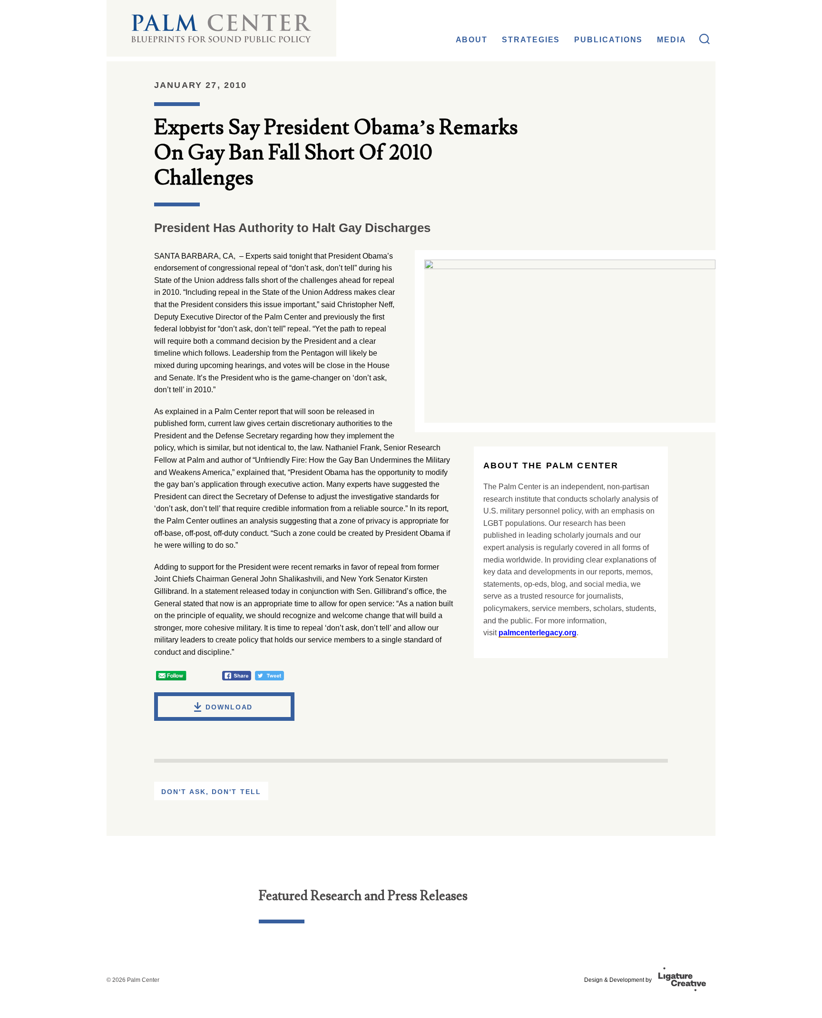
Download (229, 707)
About (472, 40)
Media (671, 40)
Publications (608, 40)
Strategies (531, 40)
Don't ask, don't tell (211, 791)
